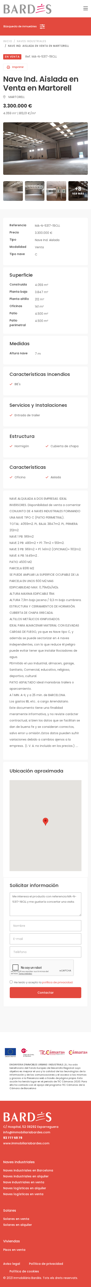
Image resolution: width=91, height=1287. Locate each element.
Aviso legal (11, 1264)
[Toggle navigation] (85, 8)
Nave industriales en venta (23, 1182)
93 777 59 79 (12, 1138)
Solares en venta (16, 1219)
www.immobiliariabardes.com (26, 1143)
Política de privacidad (46, 1264)
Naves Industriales (31, 41)
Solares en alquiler (17, 1225)
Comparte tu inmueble (47, 1276)
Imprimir (18, 67)
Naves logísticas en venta (23, 1194)
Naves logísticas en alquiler (24, 1188)
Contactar (45, 992)
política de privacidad (57, 982)
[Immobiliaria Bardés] (27, 8)
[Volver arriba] (82, 1275)
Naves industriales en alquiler (26, 1176)
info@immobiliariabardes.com (26, 1132)
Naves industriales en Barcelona (28, 1170)
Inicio (7, 41)
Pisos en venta (14, 1250)
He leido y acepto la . (43, 982)
